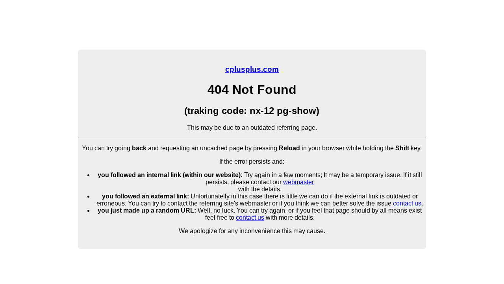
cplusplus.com (252, 69)
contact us (407, 203)
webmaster (298, 182)
